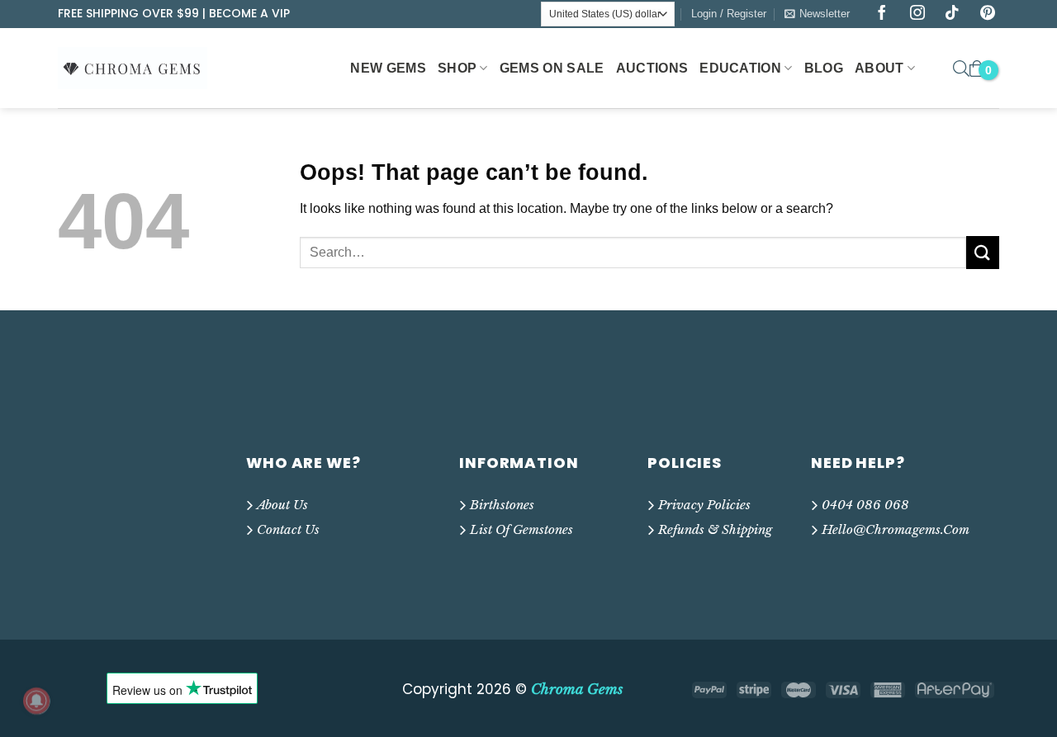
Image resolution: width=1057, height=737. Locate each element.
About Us (282, 505)
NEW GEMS (388, 68)
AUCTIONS (652, 68)
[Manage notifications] (36, 700)
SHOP (457, 68)
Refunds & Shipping (715, 529)
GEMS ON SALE (552, 68)
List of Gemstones (521, 529)
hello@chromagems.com (895, 529)
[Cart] (976, 68)
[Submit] (982, 252)
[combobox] (633, 253)
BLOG (823, 68)
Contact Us (288, 529)
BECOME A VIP (249, 13)
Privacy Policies (704, 505)
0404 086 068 (865, 505)
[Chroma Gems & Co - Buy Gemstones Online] (141, 67)
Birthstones (502, 505)
